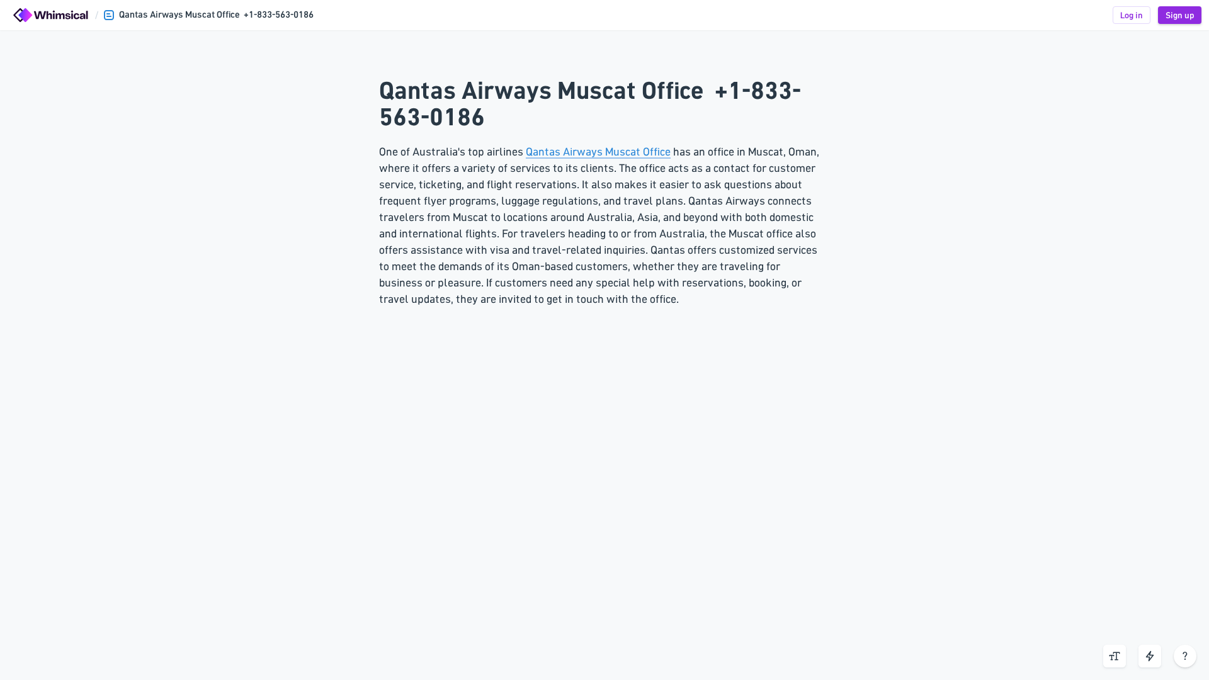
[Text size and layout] (1114, 656)
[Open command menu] (1149, 656)
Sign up (1180, 15)
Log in (1131, 15)
